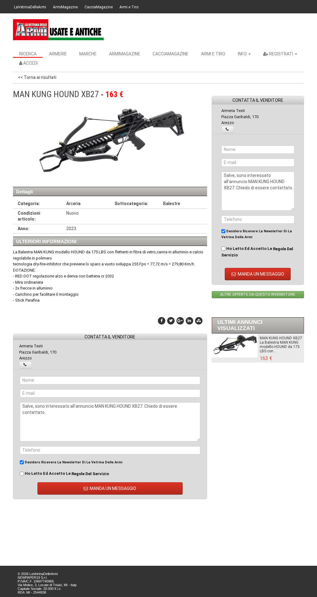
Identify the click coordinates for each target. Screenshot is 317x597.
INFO (243, 53)
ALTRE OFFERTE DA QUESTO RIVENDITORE (257, 294)
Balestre (171, 203)
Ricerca (28, 53)
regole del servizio (90, 473)
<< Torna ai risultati (37, 77)
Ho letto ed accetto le (66, 473)
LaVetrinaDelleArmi (30, 7)
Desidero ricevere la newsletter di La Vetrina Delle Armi (73, 462)
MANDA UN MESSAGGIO (112, 488)
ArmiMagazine (65, 7)
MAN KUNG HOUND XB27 (281, 338)
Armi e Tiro (128, 7)
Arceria (73, 203)
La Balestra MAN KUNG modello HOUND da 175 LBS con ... (280, 346)
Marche (88, 53)
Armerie (58, 53)
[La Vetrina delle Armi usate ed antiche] (58, 29)
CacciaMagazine (99, 7)
